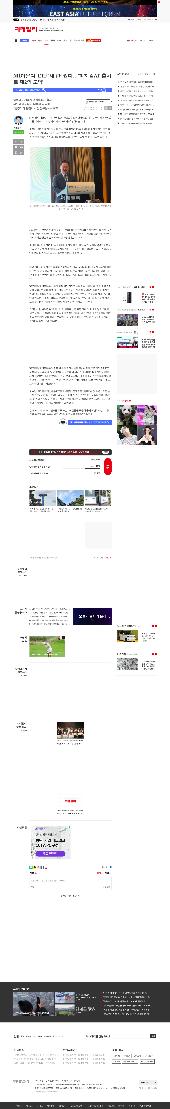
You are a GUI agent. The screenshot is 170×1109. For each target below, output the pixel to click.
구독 (139, 20)
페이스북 (16, 141)
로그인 (154, 20)
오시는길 (40, 1106)
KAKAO (16, 152)
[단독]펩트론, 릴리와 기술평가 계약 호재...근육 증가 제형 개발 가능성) (56, 616)
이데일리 (39, 29)
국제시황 (67, 40)
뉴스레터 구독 (98, 558)
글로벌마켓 (79, 40)
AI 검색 (24, 41)
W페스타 (137, 1056)
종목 (53, 40)
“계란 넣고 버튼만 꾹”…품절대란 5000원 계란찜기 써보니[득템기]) (55, 612)
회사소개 (18, 1106)
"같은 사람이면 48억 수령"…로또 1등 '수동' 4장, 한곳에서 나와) (54, 624)
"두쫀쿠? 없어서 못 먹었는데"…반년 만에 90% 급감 (124, 1001)
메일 (16, 147)
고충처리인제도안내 (95, 1106)
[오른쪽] (63, 637)
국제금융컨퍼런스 (130, 1061)
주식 (46, 40)
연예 (153, 74)
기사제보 (132, 1106)
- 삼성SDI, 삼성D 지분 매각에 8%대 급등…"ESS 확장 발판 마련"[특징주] (35, 1063)
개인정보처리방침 (145, 1106)
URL (21, 152)
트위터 (21, 141)
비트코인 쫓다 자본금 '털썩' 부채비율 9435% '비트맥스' (125, 1005)
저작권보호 (110, 1106)
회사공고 (29, 1106)
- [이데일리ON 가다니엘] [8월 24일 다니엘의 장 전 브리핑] (84, 1055)
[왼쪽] (61, 637)
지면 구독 (108, 558)
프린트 (21, 147)
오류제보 (121, 1106)
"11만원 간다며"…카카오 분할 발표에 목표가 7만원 (124, 993)
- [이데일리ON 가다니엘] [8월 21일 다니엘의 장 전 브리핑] (84, 1059)
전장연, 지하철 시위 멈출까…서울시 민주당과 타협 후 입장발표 (129, 997)
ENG (132, 20)
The (151, 40)
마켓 (142, 40)
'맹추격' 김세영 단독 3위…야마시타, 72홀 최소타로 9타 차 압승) (54, 609)
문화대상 (116, 1056)
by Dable (24, 675)
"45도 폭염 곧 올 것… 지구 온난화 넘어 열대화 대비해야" (126, 1014)
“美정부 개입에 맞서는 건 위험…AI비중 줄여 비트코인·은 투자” (129, 1009)
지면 (144, 20)
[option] (85, 9)
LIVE (16, 20)
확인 (153, 1036)
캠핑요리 (116, 1061)
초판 (148, 20)
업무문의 (50, 1106)
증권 (40, 40)
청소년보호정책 (76, 1106)
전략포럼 (126, 1056)
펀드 (59, 40)
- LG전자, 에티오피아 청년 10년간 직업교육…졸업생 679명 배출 (35, 1059)
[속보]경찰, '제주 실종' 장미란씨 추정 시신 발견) (48, 620)
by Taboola (23, 575)
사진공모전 (148, 1056)
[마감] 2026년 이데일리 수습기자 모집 (40, 1036)
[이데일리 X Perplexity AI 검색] (62, 90)
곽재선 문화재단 (147, 1061)
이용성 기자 (18, 128)
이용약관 (61, 1106)
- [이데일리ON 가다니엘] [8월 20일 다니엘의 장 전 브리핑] (84, 1063)
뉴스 (139, 74)
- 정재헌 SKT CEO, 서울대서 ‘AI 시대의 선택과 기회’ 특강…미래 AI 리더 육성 (35, 1055)
